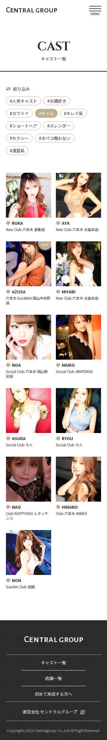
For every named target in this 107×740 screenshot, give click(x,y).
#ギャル (46, 113)
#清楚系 (17, 151)
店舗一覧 (53, 678)
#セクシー (19, 138)
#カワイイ (19, 113)
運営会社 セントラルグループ (50, 712)
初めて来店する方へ (53, 694)
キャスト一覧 (53, 662)
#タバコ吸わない (54, 138)
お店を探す (57, 728)
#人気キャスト (23, 101)
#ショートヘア (23, 126)
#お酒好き (56, 101)
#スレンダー (58, 126)
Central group (31, 10)
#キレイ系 (73, 113)
